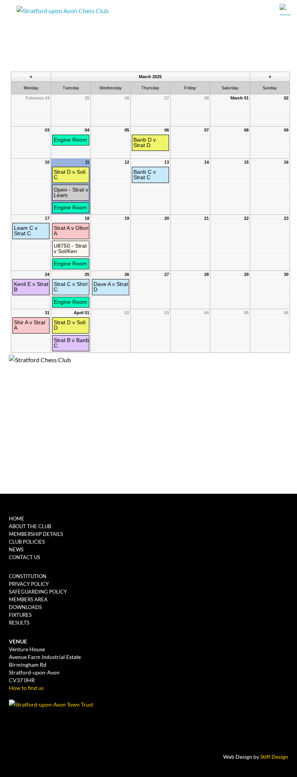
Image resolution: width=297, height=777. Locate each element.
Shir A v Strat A (29, 325)
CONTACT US (24, 557)
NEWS (16, 549)
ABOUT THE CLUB (30, 526)
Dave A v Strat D (111, 287)
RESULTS (19, 623)
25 (87, 274)
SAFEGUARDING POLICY (38, 592)
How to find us (26, 688)
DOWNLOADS (25, 607)
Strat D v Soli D (69, 325)
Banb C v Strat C (144, 174)
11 (87, 162)
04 (87, 130)
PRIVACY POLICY (29, 584)
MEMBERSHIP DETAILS (36, 534)
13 (166, 162)
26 (127, 274)
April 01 (81, 312)
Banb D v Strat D (144, 142)
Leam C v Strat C (26, 230)
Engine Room (70, 140)
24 (47, 274)
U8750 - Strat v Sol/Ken (70, 248)
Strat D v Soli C (69, 174)
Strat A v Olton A (71, 230)
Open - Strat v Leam (71, 192)
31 (47, 312)
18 (87, 218)
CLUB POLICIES (27, 542)
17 (47, 218)
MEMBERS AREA (28, 599)
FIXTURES (20, 615)
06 (166, 130)
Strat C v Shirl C (70, 287)
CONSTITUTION (27, 576)
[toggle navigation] (286, 9)
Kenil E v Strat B (31, 287)
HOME (16, 518)
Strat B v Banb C (71, 343)
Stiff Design (274, 756)
